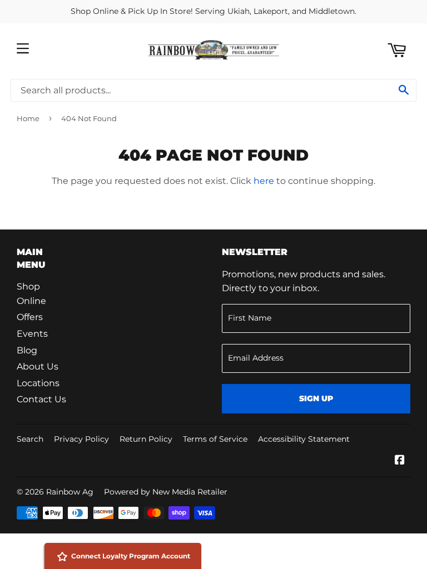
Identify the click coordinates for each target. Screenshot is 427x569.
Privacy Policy (81, 439)
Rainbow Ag (69, 491)
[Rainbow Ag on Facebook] (400, 461)
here (264, 181)
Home (28, 118)
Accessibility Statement (304, 439)
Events (32, 333)
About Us (37, 366)
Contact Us (41, 399)
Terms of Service (215, 439)
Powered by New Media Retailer (165, 491)
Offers (30, 317)
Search (30, 439)
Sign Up (316, 398)
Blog (27, 350)
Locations (38, 383)
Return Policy (146, 439)
